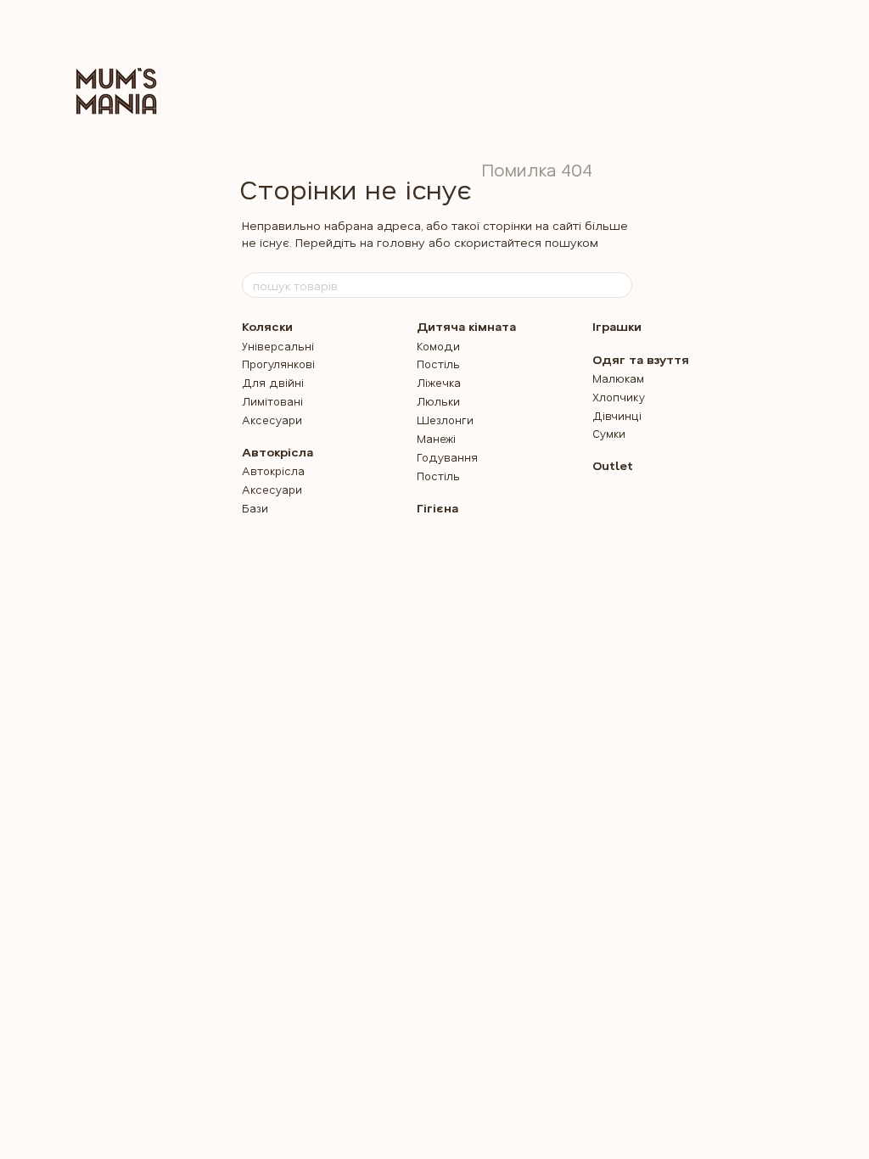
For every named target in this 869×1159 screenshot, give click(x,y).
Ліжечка (439, 382)
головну (401, 242)
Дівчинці (617, 415)
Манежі (436, 438)
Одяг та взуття (640, 359)
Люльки (438, 401)
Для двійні (273, 382)
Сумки (608, 433)
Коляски (267, 326)
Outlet (612, 465)
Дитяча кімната (466, 326)
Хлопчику (618, 396)
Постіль (438, 363)
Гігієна (437, 508)
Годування (447, 457)
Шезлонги (445, 419)
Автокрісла (277, 452)
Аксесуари (272, 419)
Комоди (438, 346)
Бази (255, 508)
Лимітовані (272, 401)
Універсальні (278, 346)
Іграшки (617, 326)
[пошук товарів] (618, 285)
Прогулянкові (278, 363)
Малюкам (618, 378)
